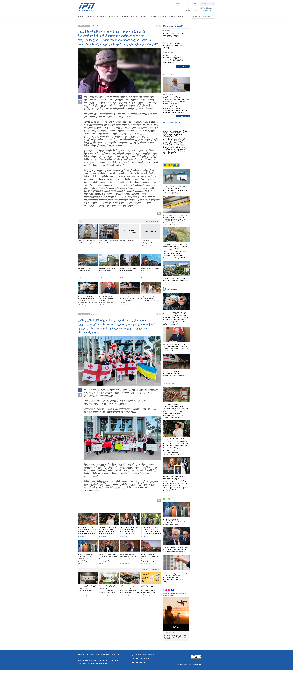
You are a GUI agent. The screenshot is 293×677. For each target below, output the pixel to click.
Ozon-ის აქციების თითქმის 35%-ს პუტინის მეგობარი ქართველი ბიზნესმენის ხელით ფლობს (176, 549)
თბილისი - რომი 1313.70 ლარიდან (150, 269)
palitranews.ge (124, 563)
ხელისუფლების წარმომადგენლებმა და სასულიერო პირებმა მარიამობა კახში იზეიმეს (176, 58)
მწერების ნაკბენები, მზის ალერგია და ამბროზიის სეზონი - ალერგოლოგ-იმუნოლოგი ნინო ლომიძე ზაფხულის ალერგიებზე (108, 590)
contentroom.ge (83, 595)
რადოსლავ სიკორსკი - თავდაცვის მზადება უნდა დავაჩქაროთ (173, 45)
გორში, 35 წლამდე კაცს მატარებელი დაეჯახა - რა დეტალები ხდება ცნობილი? (129, 299)
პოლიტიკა (91, 16)
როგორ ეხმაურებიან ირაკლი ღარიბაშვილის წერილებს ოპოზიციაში (128, 557)
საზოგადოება (113, 16)
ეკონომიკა (144, 16)
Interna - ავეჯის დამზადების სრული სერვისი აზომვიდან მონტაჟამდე (88, 588)
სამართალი (101, 16)
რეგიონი (134, 16)
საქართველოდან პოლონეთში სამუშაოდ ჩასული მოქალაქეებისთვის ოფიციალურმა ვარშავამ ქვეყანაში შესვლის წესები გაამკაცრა (150, 561)
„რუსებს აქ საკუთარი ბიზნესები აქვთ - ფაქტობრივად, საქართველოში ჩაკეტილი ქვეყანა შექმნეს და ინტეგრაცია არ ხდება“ (176, 577)
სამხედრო (162, 16)
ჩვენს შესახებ (93, 654)
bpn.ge (178, 3)
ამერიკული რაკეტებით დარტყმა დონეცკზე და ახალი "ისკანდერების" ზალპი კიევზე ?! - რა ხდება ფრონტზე (176, 189)
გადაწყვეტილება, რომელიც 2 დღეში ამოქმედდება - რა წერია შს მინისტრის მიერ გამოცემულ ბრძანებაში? (108, 300)
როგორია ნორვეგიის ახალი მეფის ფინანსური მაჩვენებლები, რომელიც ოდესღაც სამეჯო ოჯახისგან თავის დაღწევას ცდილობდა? (108, 560)
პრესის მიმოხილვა (172, 122)
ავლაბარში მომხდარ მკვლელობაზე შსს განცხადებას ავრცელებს (150, 298)
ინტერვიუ (167, 74)
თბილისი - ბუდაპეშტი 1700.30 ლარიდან (128, 269)
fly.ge (79, 277)
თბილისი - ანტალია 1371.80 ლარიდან (85, 269)
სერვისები (105, 654)
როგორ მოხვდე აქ (152, 221)
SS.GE (82, 221)
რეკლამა (115, 654)
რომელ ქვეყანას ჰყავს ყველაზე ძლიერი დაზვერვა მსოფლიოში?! (176, 279)
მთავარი (81, 16)
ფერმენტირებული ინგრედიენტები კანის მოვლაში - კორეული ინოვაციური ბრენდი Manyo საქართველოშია (149, 590)
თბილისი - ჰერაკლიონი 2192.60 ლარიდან (108, 269)
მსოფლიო (125, 16)
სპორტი (153, 16)
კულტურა (172, 16)
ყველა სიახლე (182, 66)
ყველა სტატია (182, 116)
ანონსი (180, 16)
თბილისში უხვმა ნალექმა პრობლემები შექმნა (173, 34)
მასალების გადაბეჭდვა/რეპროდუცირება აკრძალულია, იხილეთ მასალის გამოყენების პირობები (98, 662)
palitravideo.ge (82, 305)
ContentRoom (155, 570)
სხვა (80, 21)
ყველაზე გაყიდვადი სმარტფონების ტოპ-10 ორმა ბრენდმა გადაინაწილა (86, 558)
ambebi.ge (81, 536)
